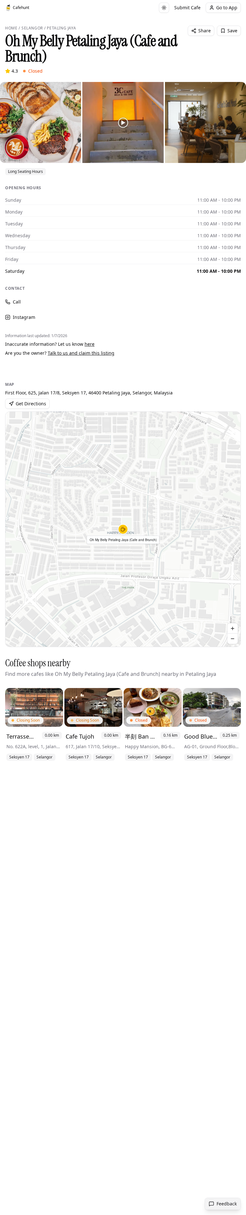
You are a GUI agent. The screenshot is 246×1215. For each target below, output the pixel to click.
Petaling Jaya (61, 28)
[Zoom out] (232, 639)
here (89, 344)
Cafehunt (21, 7)
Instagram (24, 317)
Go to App (226, 7)
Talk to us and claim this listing (81, 353)
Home (11, 28)
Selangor (32, 28)
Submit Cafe (187, 7)
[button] (123, 529)
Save (232, 31)
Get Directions (31, 404)
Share (204, 31)
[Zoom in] (232, 628)
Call (17, 302)
